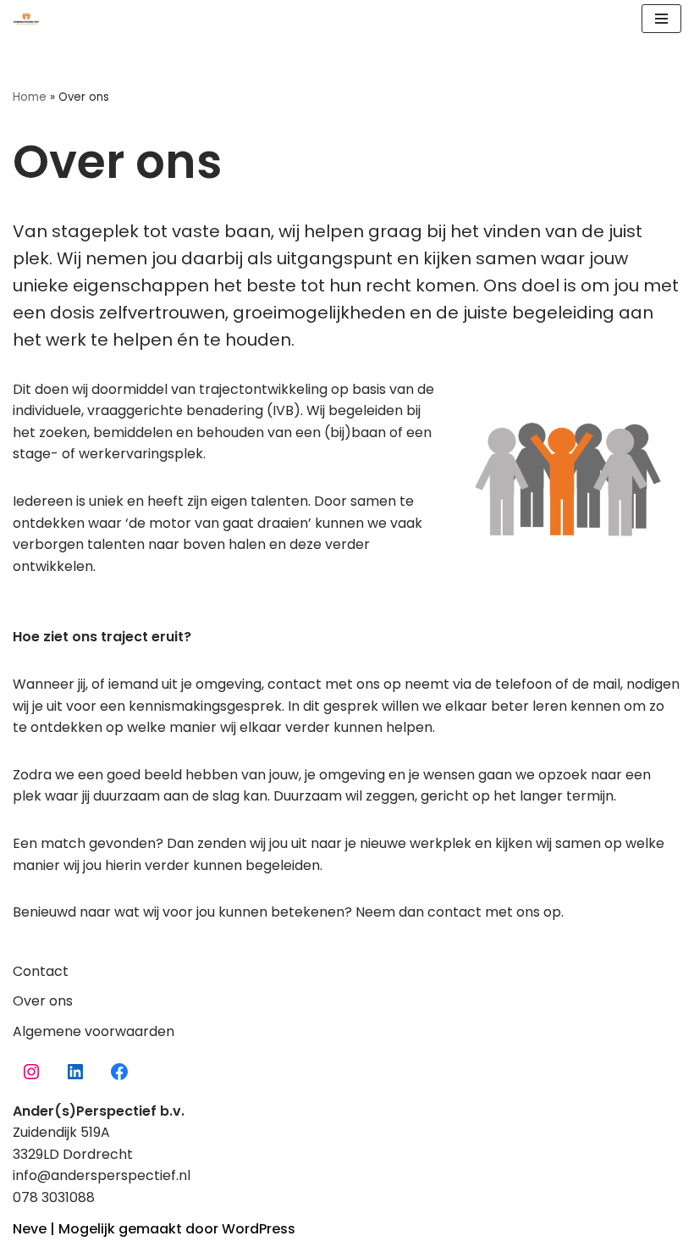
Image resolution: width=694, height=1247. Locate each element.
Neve (30, 1229)
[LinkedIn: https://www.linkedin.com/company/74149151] (75, 1071)
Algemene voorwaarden (93, 1031)
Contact (41, 971)
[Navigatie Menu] (661, 18)
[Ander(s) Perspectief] (30, 18)
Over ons (43, 1001)
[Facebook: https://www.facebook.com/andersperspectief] (119, 1071)
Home (30, 97)
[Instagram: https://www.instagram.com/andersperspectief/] (31, 1071)
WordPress (258, 1229)
